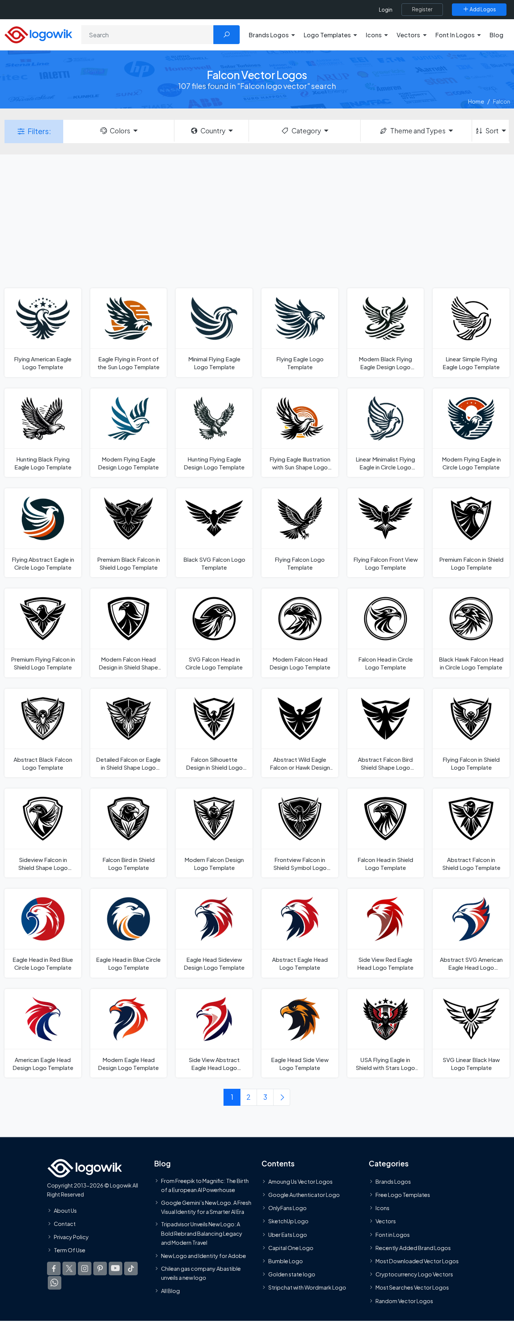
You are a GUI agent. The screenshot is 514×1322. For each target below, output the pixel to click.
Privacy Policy (71, 1236)
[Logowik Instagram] (84, 1269)
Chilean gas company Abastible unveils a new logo (201, 1273)
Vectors (386, 1221)
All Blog (170, 1291)
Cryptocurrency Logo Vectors (414, 1274)
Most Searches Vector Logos (412, 1287)
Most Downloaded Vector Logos (417, 1261)
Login (385, 9)
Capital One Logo (290, 1247)
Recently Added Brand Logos (413, 1247)
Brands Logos (393, 1181)
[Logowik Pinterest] (100, 1269)
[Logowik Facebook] (54, 1269)
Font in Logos (393, 1234)
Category (306, 131)
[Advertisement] (257, 220)
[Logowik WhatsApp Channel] (54, 1283)
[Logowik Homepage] (38, 34)
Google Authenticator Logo (304, 1194)
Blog (496, 35)
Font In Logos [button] (454, 35)
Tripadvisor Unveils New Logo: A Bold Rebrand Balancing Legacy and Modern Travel (201, 1233)
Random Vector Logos (404, 1301)
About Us (65, 1210)
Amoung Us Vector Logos (300, 1181)
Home (476, 101)
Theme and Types (418, 131)
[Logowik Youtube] (115, 1269)
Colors (120, 131)
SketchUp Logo (288, 1221)
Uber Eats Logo (287, 1234)
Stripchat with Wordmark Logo (307, 1287)
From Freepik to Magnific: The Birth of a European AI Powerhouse (205, 1185)
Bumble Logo (285, 1261)
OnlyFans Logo (287, 1208)
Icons (382, 1208)
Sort (492, 131)
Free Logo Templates (403, 1194)
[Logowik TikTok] (131, 1269)
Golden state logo (291, 1274)
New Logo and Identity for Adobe (203, 1256)
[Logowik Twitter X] (69, 1269)
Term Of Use (69, 1250)
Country (213, 131)
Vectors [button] (408, 35)
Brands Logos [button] (269, 35)
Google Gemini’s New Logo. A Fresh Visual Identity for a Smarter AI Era (206, 1207)
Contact (65, 1223)
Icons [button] (374, 35)
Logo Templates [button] (327, 35)
